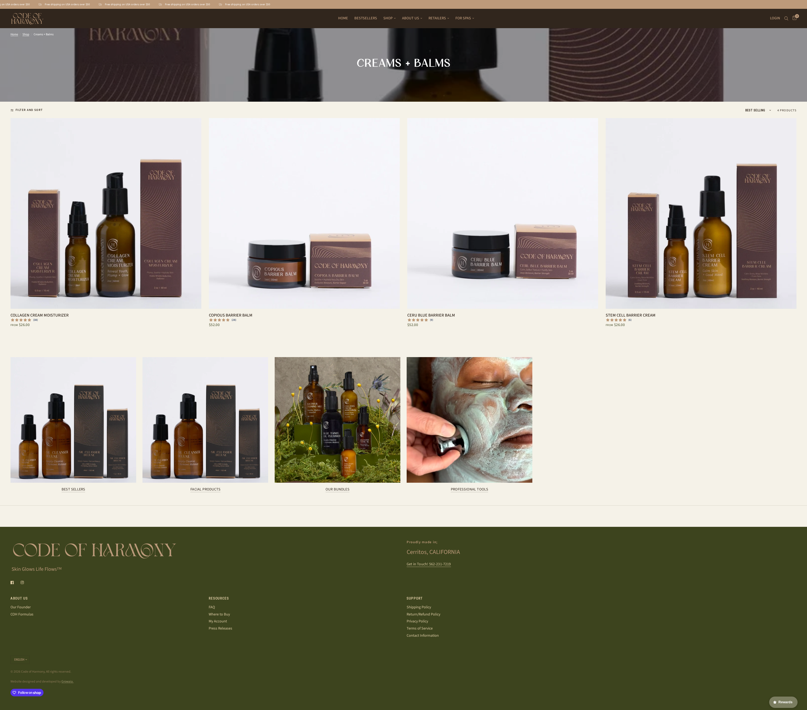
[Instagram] (25, 582)
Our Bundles (337, 489)
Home (343, 18)
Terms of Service (420, 628)
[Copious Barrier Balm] (304, 213)
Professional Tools (469, 489)
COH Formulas (22, 614)
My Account (218, 621)
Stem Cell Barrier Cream (630, 315)
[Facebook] (15, 582)
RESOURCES (219, 598)
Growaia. (67, 681)
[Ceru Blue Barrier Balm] (502, 213)
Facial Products (205, 489)
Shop (388, 18)
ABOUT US (19, 598)
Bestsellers (365, 18)
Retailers (437, 18)
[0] (793, 18)
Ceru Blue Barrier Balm (431, 315)
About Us (410, 18)
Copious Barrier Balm (230, 315)
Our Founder (21, 607)
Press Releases (220, 628)
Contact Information (423, 635)
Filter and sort (29, 110)
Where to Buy (219, 614)
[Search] (786, 18)
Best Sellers (73, 489)
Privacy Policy (417, 621)
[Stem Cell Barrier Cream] (701, 213)
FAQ (212, 607)
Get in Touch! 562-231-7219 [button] (429, 564)
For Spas (463, 18)
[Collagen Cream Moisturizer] (106, 213)
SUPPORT (415, 598)
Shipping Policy (419, 607)
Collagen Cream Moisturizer (40, 315)
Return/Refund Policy (423, 614)
